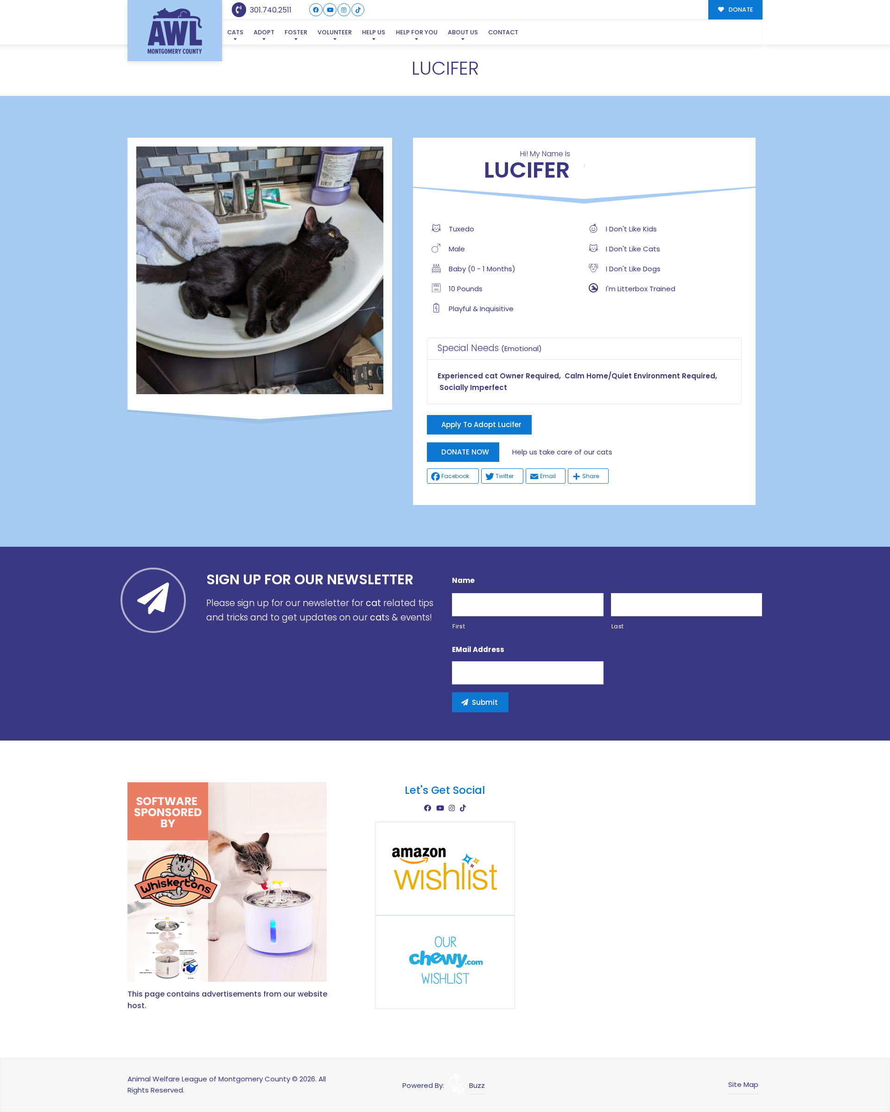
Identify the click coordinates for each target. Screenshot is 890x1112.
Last (617, 626)
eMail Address (478, 649)
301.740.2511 (270, 10)
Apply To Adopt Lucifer (481, 424)
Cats (235, 32)
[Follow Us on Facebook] (316, 10)
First (458, 626)
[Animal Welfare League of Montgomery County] (175, 31)
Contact (503, 32)
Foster (296, 32)
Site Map (743, 1084)
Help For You (417, 32)
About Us (463, 32)
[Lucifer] (259, 270)
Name (463, 580)
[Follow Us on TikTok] (358, 10)
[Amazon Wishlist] (445, 868)
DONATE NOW (465, 452)
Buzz (477, 1085)
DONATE (740, 9)
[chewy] (445, 961)
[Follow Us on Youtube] (330, 10)
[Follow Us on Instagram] (344, 10)
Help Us (373, 32)
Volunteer (335, 32)
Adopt (264, 32)
